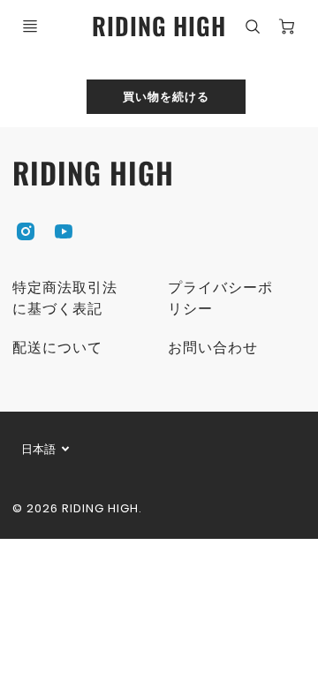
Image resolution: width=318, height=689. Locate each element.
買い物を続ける (166, 95)
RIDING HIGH (93, 173)
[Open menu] (30, 26)
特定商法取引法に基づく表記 (64, 298)
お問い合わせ (213, 347)
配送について (57, 347)
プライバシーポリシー (220, 298)
